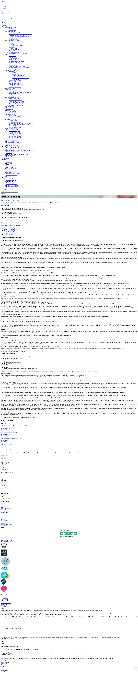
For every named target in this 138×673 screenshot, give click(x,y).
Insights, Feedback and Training (16, 102)
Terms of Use (4, 525)
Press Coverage (9, 167)
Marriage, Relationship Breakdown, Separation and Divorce (20, 150)
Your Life (5, 146)
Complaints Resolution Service (16, 105)
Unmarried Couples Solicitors (19, 79)
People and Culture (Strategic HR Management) (20, 92)
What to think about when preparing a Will (10, 225)
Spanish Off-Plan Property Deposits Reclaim (19, 124)
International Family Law (15, 85)
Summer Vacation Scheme (12, 186)
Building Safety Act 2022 (15, 32)
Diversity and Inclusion (11, 175)
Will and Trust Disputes (11, 128)
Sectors (5, 138)
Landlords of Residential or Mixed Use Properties (20, 34)
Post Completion (13, 65)
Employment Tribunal (14, 62)
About (4, 169)
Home (4, 25)
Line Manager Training (14, 96)
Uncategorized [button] (4, 660)
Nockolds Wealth (10, 106)
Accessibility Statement (6, 603)
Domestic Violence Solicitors (18, 75)
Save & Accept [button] (4, 671)
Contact (5, 189)
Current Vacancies (10, 182)
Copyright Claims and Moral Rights (17, 43)
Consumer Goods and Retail (12, 140)
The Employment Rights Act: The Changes (19, 67)
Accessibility (3, 518)
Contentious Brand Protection (13, 40)
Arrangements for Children (15, 80)
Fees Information (4, 512)
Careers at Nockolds (11, 181)
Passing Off (12, 47)
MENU (3, 193)
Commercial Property (11, 31)
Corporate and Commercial (12, 52)
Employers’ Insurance (14, 58)
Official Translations (11, 107)
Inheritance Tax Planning (15, 132)
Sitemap (2, 527)
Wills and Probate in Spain (15, 127)
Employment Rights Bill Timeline (16, 61)
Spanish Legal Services (11, 119)
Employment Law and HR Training (17, 59)
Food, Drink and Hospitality (12, 142)
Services (5, 26)
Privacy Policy (4, 521)
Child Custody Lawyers (17, 72)
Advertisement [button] (4, 663)
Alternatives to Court (14, 98)
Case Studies (9, 162)
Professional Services (11, 144)
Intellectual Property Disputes (16, 45)
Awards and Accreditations (12, 171)
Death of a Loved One (11, 156)
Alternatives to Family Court (15, 100)
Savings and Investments (9, 233)
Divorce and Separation (14, 81)
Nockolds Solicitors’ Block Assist (16, 35)
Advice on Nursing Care (14, 131)
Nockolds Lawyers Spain (6, 524)
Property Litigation (10, 110)
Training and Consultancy (15, 103)
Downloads (9, 163)
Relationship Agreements (15, 87)
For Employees (12, 56)
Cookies (2, 519)
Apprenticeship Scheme (11, 178)
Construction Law (10, 38)
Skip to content (4, 1)
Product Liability (13, 48)
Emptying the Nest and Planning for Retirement (17, 154)
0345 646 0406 (5, 11)
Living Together (10, 149)
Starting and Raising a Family (13, 151)
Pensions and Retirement (9, 230)
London (5, 6)
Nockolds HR (9, 89)
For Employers (12, 57)
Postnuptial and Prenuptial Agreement (20, 78)
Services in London (13, 71)
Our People (6, 158)
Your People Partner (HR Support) (17, 91)
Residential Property (11, 114)
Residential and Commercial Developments (19, 36)
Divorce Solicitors (16, 74)
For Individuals (12, 30)
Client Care (9, 172)
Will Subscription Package (15, 137)
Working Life (9, 153)
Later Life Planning (10, 155)
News (7, 166)
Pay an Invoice (4, 520)
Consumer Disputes (13, 41)
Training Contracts (10, 188)
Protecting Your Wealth (8, 231)
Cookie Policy (85, 652)
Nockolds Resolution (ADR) (12, 97)
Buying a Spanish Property (15, 122)
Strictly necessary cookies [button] (6, 653)
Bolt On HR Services (14, 93)
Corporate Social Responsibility (13, 173)
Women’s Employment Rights (16, 69)
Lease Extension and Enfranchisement (18, 116)
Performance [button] (3, 669)
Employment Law (10, 54)
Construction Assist (13, 39)
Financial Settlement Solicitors (19, 76)
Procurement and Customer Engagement (18, 53)
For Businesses (12, 28)
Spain (4, 8)
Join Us (5, 177)
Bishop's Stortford (7, 5)
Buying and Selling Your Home (13, 147)
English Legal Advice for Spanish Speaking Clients (20, 123)
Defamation (12, 44)
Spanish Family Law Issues (15, 125)
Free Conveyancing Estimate (15, 115)
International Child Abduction (16, 84)
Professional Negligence (14, 49)
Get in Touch (4, 219)
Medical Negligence (10, 88)
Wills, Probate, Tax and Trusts (13, 129)
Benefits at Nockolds (11, 180)
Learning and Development (12, 185)
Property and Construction (12, 145)
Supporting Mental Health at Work (17, 66)
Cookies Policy (4, 604)
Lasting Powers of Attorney (15, 133)
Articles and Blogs (10, 160)
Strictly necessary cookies (8, 654)
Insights (11, 94)
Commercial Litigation (11, 27)
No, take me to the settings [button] (8, 638)
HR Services (12, 63)
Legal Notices (4, 523)
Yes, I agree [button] (21, 638)
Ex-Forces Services (10, 141)
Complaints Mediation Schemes (16, 101)
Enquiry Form (4, 455)
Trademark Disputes (13, 50)
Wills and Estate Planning (15, 136)
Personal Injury (9, 109)
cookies (7, 637)
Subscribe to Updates (11, 168)
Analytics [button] (3, 666)
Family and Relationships (12, 70)
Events (7, 164)
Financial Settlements (14, 83)
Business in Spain (13, 120)
